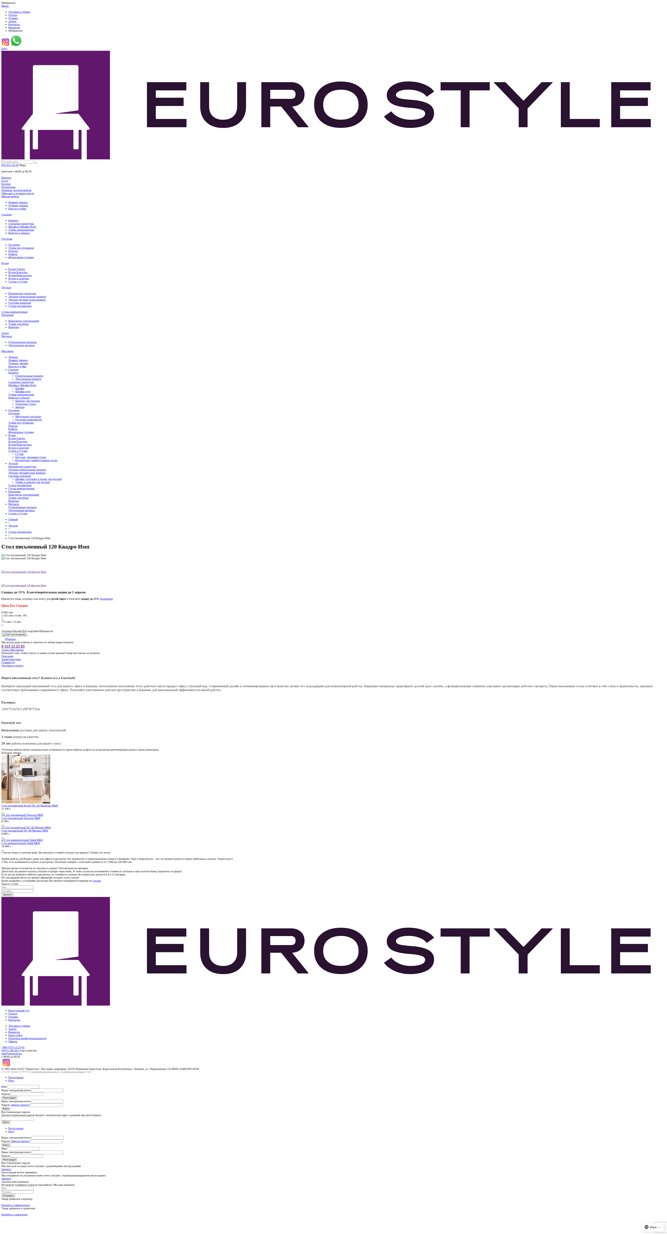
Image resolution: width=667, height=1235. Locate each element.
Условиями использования (73, 1072)
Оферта (12, 1041)
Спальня (6, 214)
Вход (4, 48)
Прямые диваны (18, 202)
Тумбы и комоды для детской (32, 482)
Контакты (14, 24)
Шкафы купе (23, 391)
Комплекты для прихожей (23, 320)
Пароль (5, 1093)
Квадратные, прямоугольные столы (36, 460)
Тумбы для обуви (18, 324)
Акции (12, 21)
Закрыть (6, 1169)
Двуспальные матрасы (21, 345)
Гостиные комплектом (28, 419)
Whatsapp (10, 639)
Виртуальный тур (18, 1010)
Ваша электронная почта (16, 1090)
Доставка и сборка (19, 11)
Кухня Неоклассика (20, 275)
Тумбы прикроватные (21, 229)
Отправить (8, 1195)
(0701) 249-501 (10, 1050)
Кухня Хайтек (16, 269)
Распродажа (8, 187)
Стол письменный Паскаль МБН (20, 818)
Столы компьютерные (14, 311)
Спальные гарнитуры (21, 223)
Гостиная (6, 238)
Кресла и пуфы (17, 208)
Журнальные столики (21, 257)
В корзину (20, 634)
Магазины (7, 351)
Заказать (7, 894)
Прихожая (7, 315)
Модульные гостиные (28, 416)
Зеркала (19, 407)
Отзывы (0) (8, 662)
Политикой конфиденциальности (45, 1072)
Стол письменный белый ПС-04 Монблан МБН (29, 805)
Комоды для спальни (27, 400)
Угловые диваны (18, 205)
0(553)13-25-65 (10, 165)
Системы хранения (19, 302)
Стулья (19, 454)
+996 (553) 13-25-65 (12, 1047)
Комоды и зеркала (19, 232)
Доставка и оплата (12, 665)
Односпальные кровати (29, 375)
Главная (13, 519)
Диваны (13, 357)
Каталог (6, 183)
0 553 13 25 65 (13, 646)
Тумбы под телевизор (21, 247)
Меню (5, 6)
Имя (3, 1086)
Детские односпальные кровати (27, 296)
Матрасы (6, 336)
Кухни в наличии (18, 278)
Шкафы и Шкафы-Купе (22, 226)
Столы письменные (20, 305)
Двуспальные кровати (28, 378)
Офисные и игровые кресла (17, 193)
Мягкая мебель (10, 196)
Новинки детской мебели (16, 190)
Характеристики (11, 659)
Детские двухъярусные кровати (27, 299)
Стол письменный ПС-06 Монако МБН (24, 830)
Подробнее (106, 598)
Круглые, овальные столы (30, 457)
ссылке (97, 880)
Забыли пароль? (20, 1104)
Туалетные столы (25, 404)
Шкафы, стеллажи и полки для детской (38, 479)
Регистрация (15, 1077)
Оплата (12, 15)
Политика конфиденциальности (27, 1038)
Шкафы (19, 388)
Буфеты (12, 254)
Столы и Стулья (17, 281)
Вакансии (14, 27)
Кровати (13, 220)
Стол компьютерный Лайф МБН (20, 843)
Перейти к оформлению (15, 1205)
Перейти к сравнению (14, 1214)
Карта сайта (15, 1035)
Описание (7, 656)
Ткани (5, 333)
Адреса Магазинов (12, 649)
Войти (6, 1108)
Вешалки (13, 327)
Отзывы (13, 18)
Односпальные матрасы (22, 342)
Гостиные (14, 244)
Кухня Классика (17, 272)
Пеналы (13, 251)
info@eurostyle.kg (11, 1053)
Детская (6, 287)
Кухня (5, 263)
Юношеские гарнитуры (22, 293)
